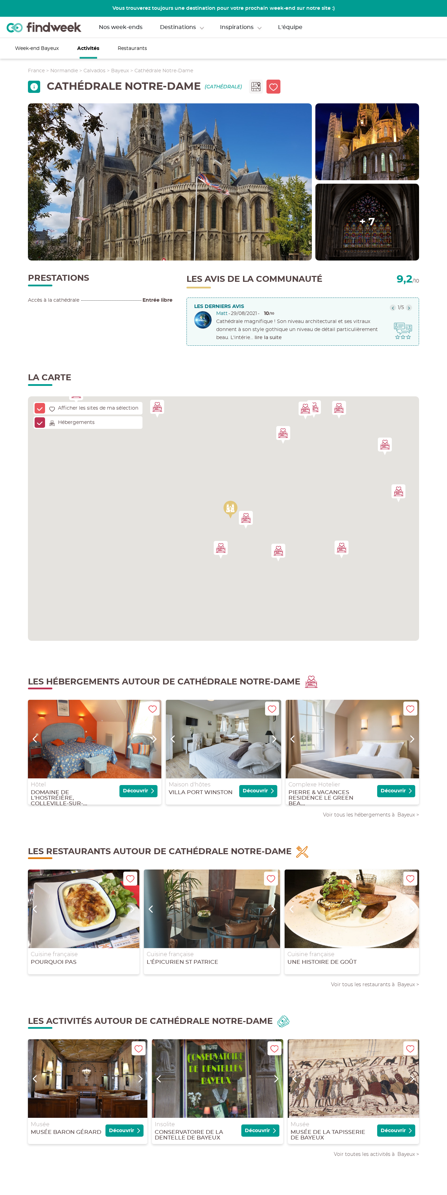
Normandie (64, 70)
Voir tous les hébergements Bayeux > (371, 815)
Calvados (94, 70)
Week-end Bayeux (37, 48)
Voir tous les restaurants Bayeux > (375, 984)
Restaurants (132, 48)
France (36, 70)
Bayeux (120, 70)
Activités (88, 48)
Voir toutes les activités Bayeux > (376, 1154)
